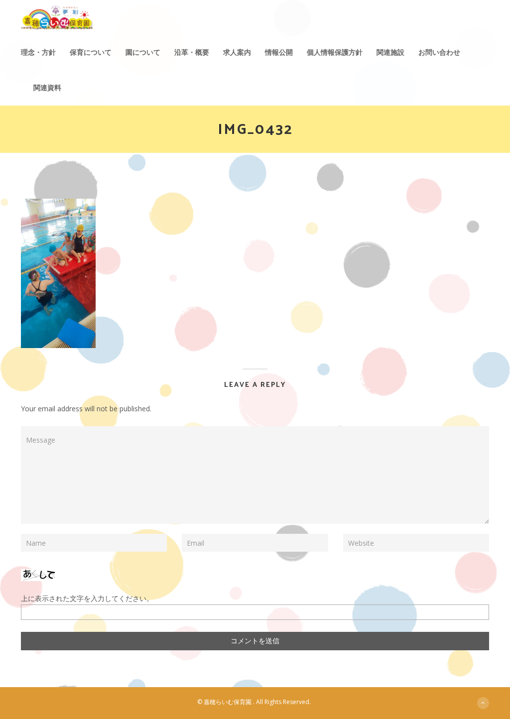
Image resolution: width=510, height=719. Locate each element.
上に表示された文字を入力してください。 (87, 598)
